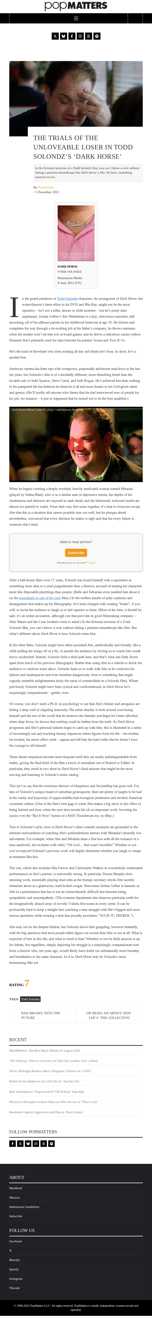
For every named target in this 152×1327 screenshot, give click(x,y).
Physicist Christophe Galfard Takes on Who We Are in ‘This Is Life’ (53, 1102)
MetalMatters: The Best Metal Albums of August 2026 (44, 1050)
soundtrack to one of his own (40, 598)
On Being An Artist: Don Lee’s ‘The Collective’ (108, 1015)
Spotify (14, 1269)
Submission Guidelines (24, 1207)
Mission (14, 1197)
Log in (91, 562)
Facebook (15, 1241)
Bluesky (14, 1260)
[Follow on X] (55, 36)
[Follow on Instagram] (80, 36)
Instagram (15, 1278)
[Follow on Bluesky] (63, 36)
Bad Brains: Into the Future (40, 1015)
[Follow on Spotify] (96, 36)
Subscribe (76, 553)
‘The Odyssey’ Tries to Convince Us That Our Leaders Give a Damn (53, 1061)
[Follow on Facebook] (71, 36)
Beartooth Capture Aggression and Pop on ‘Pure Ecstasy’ (46, 1112)
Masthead (15, 1188)
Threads (14, 1288)
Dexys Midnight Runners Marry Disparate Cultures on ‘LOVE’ (50, 1071)
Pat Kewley (46, 187)
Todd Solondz (67, 298)
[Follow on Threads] (88, 36)
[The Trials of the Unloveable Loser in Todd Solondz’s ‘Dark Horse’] (76, 98)
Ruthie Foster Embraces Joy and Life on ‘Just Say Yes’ (44, 1081)
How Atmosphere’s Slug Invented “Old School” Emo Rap (47, 1091)
